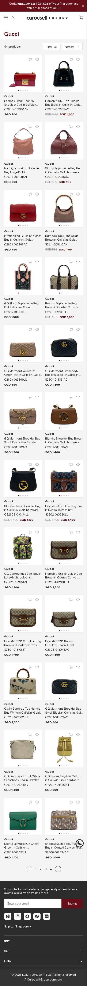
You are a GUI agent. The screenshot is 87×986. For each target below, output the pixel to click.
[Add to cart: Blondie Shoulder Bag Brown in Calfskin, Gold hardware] (71, 397)
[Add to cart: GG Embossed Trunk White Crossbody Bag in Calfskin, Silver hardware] (30, 735)
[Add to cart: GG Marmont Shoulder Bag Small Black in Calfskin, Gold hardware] (71, 667)
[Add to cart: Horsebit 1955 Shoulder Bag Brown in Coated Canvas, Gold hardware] (71, 532)
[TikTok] (37, 916)
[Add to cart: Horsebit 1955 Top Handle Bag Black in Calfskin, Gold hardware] (71, 59)
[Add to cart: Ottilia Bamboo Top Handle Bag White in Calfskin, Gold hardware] (30, 667)
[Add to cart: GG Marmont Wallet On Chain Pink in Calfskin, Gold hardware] (30, 329)
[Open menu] (5, 18)
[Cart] (81, 18)
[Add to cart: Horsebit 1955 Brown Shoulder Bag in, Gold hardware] (71, 600)
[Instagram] (17, 916)
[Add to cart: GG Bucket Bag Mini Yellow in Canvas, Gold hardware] (71, 735)
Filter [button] (49, 47)
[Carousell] (7, 916)
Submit (72, 903)
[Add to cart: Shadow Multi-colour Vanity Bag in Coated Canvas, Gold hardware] (71, 802)
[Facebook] (27, 916)
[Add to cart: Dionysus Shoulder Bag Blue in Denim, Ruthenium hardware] (71, 464)
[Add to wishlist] (37, 59)
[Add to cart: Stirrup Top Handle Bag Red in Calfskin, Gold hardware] (71, 127)
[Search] (13, 18)
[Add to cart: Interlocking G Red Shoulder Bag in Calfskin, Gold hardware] (30, 194)
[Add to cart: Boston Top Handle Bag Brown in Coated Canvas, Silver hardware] (71, 262)
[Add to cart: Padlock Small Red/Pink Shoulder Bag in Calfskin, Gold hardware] (30, 59)
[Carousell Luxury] (47, 18)
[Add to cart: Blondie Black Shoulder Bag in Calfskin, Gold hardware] (30, 464)
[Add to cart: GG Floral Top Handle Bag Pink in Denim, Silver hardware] (30, 262)
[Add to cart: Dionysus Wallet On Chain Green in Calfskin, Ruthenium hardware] (30, 802)
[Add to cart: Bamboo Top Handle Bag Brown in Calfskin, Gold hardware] (71, 194)
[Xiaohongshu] (46, 916)
